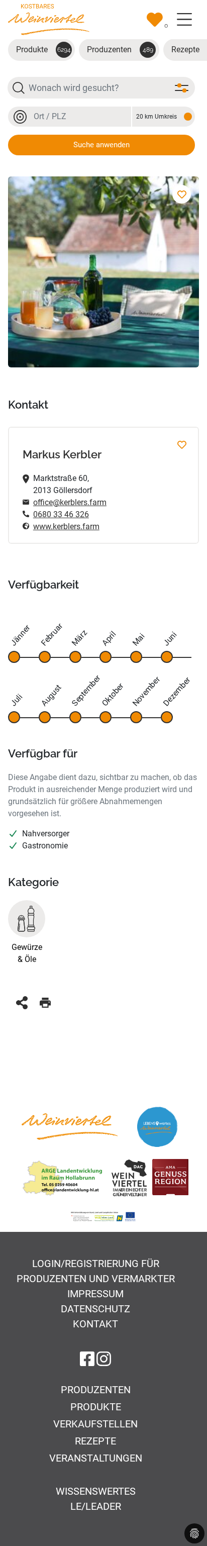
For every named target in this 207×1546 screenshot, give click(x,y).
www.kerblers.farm (66, 526)
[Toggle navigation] (184, 19)
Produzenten (120, 49)
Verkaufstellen (95, 1424)
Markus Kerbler (62, 454)
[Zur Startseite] (48, 19)
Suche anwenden (101, 144)
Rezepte (95, 1441)
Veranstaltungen (95, 1458)
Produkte (43, 49)
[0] (155, 20)
